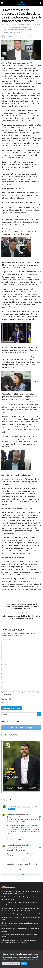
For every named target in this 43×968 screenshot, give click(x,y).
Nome (4, 665)
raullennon (11, 36)
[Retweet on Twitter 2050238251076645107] (11, 870)
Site (3, 683)
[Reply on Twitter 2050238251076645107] (8, 870)
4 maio (21, 817)
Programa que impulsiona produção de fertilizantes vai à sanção (21, 914)
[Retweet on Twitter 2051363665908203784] (11, 839)
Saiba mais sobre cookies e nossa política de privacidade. (20, 959)
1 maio (21, 847)
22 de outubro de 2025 (24, 36)
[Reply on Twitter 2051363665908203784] (8, 839)
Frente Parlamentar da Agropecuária (18, 814)
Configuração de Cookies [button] (11, 963)
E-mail (4, 674)
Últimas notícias (9, 887)
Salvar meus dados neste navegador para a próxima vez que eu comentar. (22, 693)
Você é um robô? (7, 699)
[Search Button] (40, 714)
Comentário (6, 640)
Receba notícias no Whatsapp (23, 728)
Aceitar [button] (24, 963)
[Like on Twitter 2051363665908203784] (15, 839)
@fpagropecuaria (12, 817)
